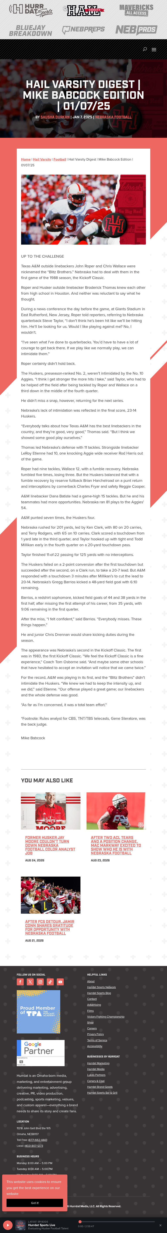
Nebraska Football (113, 117)
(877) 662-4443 (37, 1140)
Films (90, 1011)
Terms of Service (97, 1040)
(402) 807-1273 (34, 1146)
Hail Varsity (42, 159)
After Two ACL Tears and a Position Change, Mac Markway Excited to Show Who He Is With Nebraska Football (116, 846)
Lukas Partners (96, 1075)
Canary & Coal (96, 1081)
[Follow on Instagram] (40, 981)
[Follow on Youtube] (60, 981)
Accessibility (94, 1046)
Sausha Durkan (55, 117)
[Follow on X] (30, 981)
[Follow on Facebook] (20, 981)
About (91, 981)
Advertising (94, 1005)
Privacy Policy (95, 1034)
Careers (92, 1028)
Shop (90, 1022)
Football (59, 159)
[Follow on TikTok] (50, 981)
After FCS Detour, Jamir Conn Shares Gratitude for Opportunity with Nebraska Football (49, 928)
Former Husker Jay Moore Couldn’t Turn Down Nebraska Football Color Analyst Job (50, 846)
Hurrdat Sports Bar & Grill (102, 1093)
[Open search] (145, 49)
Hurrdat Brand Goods (100, 1087)
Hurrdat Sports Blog (99, 993)
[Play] (8, 1225)
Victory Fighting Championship (105, 1017)
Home (26, 159)
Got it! (35, 1203)
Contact (92, 999)
